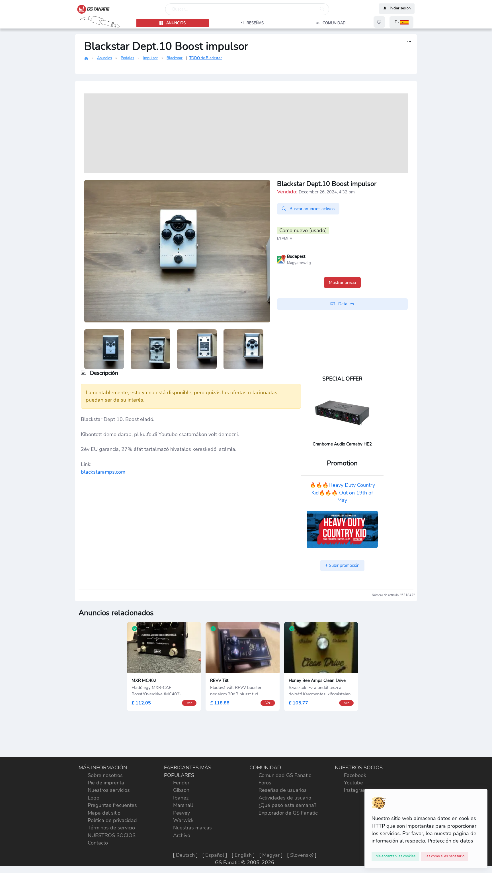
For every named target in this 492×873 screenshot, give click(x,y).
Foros (265, 782)
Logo (93, 797)
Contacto (98, 842)
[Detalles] (409, 41)
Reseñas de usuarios (283, 790)
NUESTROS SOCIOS (112, 835)
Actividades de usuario (285, 797)
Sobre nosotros (105, 775)
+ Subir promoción (342, 565)
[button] (401, 22)
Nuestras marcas (192, 827)
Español (214, 855)
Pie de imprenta (106, 782)
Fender (181, 782)
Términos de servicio (111, 827)
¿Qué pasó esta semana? (287, 805)
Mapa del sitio (104, 812)
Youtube (353, 782)
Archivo (181, 835)
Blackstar (175, 58)
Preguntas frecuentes (112, 805)
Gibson (181, 790)
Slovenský (301, 855)
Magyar (271, 855)
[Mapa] (281, 258)
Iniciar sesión (400, 8)
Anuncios (104, 58)
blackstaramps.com (103, 472)
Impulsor (150, 58)
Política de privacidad (112, 820)
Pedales (127, 58)
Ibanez (180, 797)
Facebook (355, 775)
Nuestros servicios (109, 790)
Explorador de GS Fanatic (288, 812)
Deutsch (185, 855)
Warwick (183, 820)
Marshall (183, 805)
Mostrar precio (342, 282)
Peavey (181, 812)
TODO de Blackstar (205, 58)
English (243, 855)
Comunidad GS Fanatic (285, 775)
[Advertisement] (246, 133)
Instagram (355, 790)
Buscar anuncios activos (311, 209)
